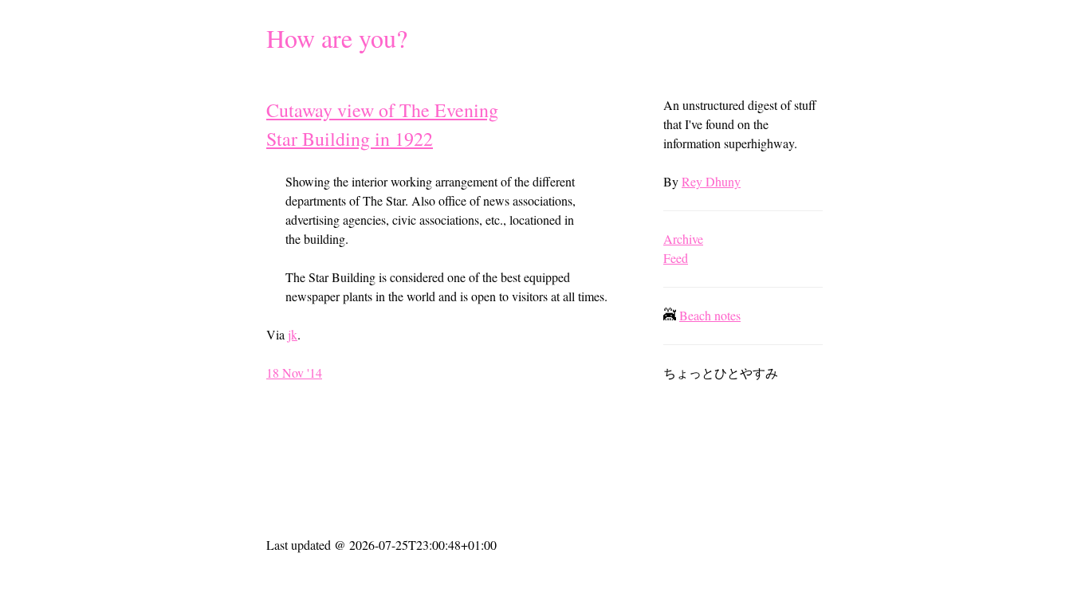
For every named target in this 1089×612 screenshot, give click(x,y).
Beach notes (710, 315)
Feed (675, 257)
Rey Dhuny (711, 181)
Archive (683, 238)
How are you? (336, 38)
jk (292, 334)
